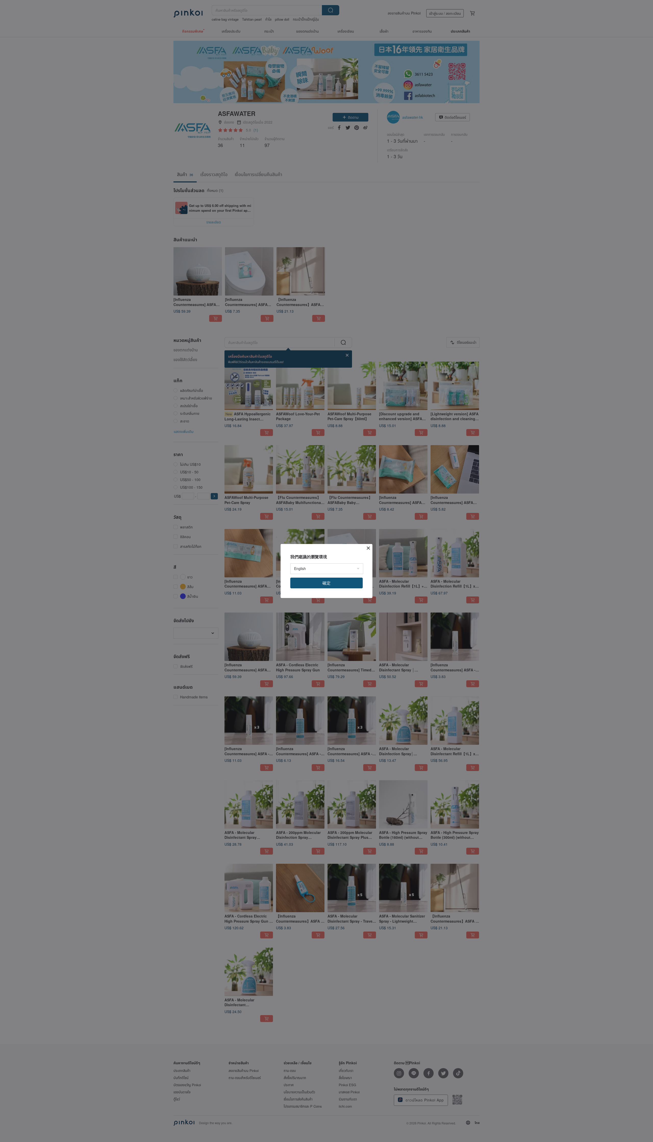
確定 (326, 583)
